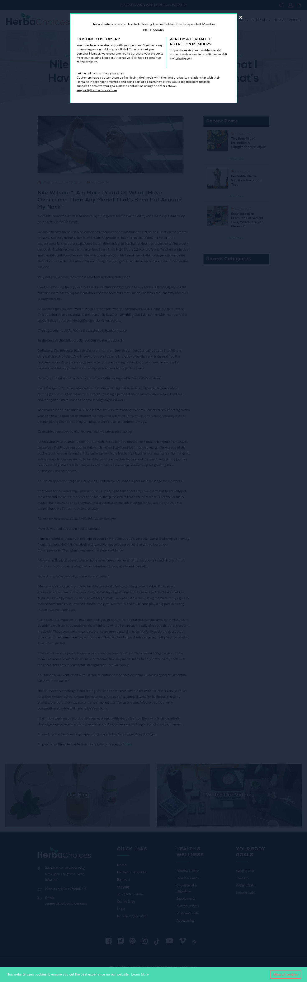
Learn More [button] (140, 974)
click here (137, 57)
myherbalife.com (181, 58)
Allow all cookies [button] (285, 974)
